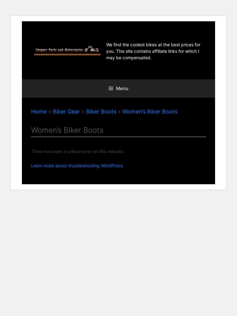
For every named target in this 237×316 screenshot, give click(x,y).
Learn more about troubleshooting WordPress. (77, 165)
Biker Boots (101, 111)
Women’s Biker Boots (150, 111)
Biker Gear (66, 111)
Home (39, 111)
